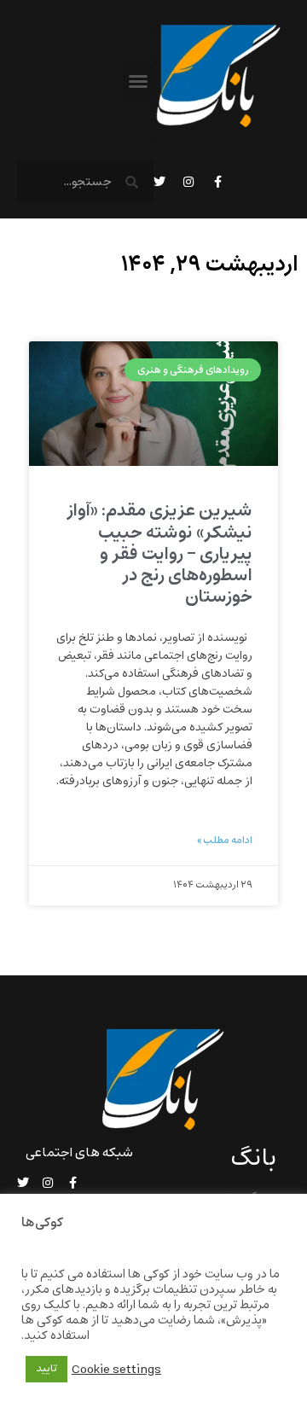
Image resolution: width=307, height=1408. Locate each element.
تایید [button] (46, 1368)
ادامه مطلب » (224, 840)
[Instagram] (188, 182)
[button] (138, 81)
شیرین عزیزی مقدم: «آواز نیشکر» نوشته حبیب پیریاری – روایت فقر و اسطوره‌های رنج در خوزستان (159, 554)
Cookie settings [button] (116, 1369)
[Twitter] (159, 182)
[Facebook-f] (217, 182)
